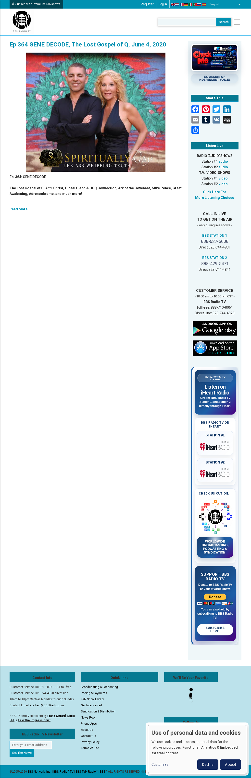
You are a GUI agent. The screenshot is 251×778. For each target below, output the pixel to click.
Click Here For (214, 192)
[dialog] (197, 749)
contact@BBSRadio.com (47, 705)
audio (223, 161)
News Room (89, 717)
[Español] (204, 4)
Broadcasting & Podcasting (99, 687)
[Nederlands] (177, 4)
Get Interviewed (91, 705)
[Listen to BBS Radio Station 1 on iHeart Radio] (215, 445)
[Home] (22, 22)
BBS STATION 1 (214, 235)
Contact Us (88, 736)
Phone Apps (89, 723)
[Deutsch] (186, 4)
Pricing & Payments (94, 693)
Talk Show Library (92, 699)
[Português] (195, 4)
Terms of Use (90, 748)
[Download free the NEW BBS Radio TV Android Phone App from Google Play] (215, 328)
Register (147, 4)
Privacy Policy (90, 742)
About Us (87, 730)
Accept (230, 765)
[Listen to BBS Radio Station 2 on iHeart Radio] (215, 472)
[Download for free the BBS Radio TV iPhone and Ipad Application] (215, 348)
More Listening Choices (214, 198)
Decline (207, 765)
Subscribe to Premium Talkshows (37, 4)
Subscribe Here (215, 629)
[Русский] (199, 4)
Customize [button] (159, 765)
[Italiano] (190, 4)
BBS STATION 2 (214, 258)
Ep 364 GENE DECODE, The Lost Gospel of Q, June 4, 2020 (88, 44)
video (223, 178)
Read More (18, 209)
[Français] (182, 4)
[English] (173, 4)
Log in (163, 4)
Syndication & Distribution (98, 711)
